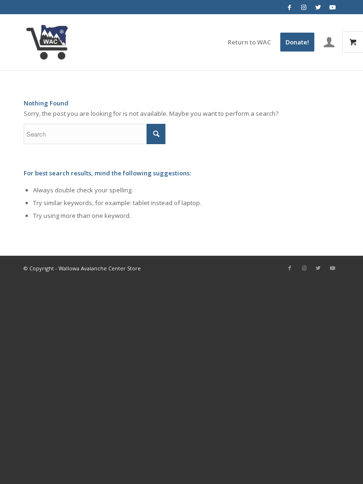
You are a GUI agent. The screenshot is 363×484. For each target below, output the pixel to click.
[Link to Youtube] (332, 7)
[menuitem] (249, 42)
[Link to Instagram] (304, 7)
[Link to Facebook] (289, 7)
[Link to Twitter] (318, 7)
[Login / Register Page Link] (329, 42)
